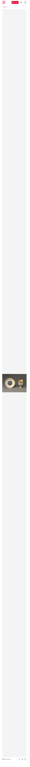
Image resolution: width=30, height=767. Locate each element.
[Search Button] (21, 2)
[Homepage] (3, 2)
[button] (14, 383)
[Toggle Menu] (25, 2)
